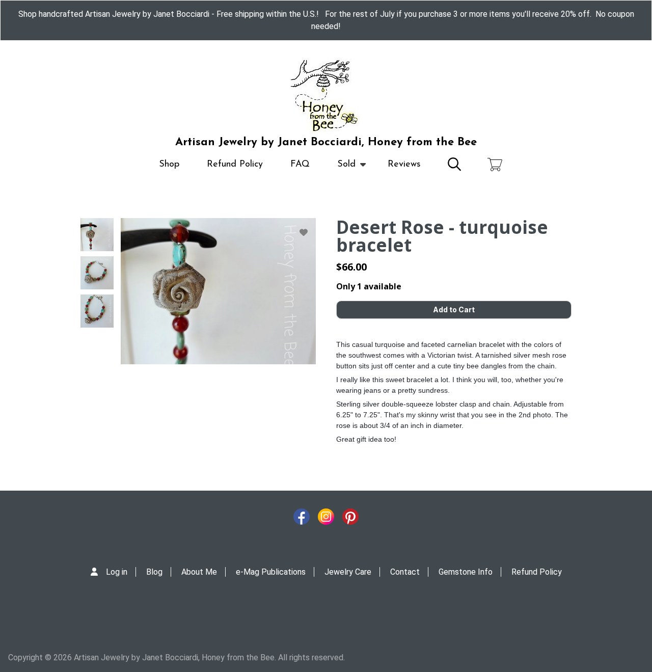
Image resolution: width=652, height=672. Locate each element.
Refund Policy (235, 164)
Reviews (404, 164)
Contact (405, 572)
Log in (116, 572)
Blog (154, 572)
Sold (339, 169)
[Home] (326, 96)
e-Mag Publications (271, 572)
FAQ (300, 164)
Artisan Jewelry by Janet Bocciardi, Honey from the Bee (326, 142)
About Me (199, 572)
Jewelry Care (347, 572)
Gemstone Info (466, 572)
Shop (169, 164)
